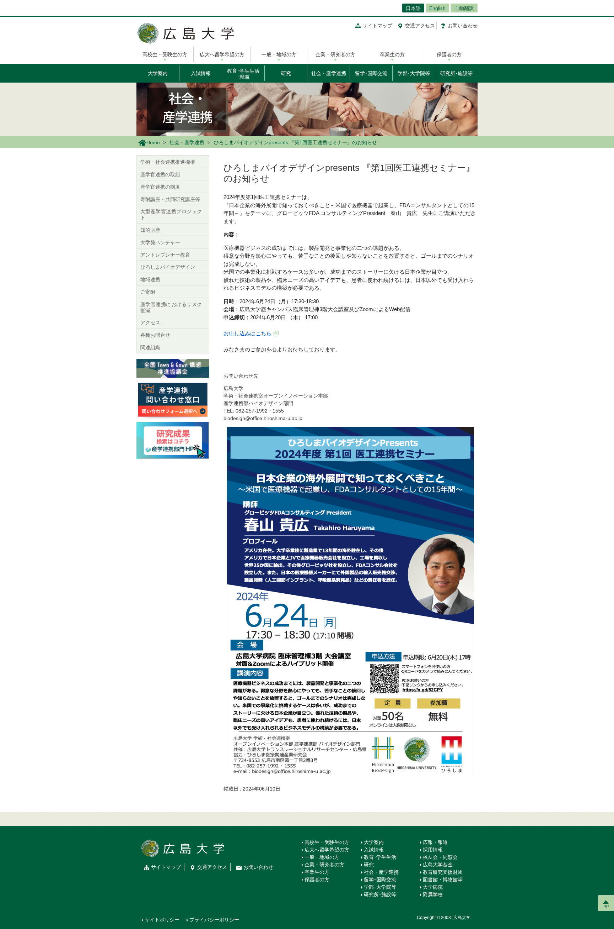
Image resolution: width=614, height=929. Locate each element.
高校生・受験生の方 (164, 54)
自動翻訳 (464, 8)
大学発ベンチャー (160, 242)
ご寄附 (147, 292)
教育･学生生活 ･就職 (243, 74)
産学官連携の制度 (160, 187)
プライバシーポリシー (214, 920)
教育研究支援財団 (443, 872)
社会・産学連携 (328, 73)
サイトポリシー (162, 920)
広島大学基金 (438, 864)
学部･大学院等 (414, 73)
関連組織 (150, 347)
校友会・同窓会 (440, 857)
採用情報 (433, 849)
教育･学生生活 (380, 857)
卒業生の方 (392, 54)
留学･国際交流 (371, 73)
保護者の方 (449, 54)
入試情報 (201, 73)
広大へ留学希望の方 (222, 54)
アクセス (420, 25)
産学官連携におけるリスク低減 (171, 307)
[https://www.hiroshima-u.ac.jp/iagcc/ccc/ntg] (172, 368)
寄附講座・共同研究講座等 (170, 199)
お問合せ (463, 25)
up (606, 905)
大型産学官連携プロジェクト (171, 214)
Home (153, 142)
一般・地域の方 (279, 54)
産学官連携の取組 (160, 174)
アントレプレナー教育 (165, 255)
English (437, 8)
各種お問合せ (155, 335)
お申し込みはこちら (247, 333)
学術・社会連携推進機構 (167, 162)
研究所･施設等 (456, 73)
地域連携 (150, 279)
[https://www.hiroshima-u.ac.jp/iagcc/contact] (172, 399)
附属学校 (433, 894)
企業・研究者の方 (335, 54)
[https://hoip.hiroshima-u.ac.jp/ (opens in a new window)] (172, 440)
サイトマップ (377, 25)
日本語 (413, 8)
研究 (286, 73)
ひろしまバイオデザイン (167, 267)
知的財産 (150, 230)
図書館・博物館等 (443, 879)
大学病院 (433, 887)
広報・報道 (435, 842)
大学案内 (158, 73)
